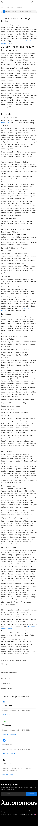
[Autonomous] (2, 2)
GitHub (17, 812)
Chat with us (29, 814)
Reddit (25, 812)
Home (2, 7)
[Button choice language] (35, 814)
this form (5, 123)
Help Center (10, 7)
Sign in (3, 814)
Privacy (22, 814)
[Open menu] (36, 2)
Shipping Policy (7, 683)
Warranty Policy (7, 678)
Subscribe (31, 793)
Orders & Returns (12, 814)
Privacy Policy (7, 688)
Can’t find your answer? (15, 697)
